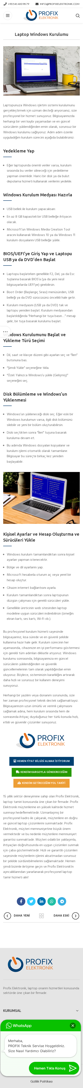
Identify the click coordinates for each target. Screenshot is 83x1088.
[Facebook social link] (21, 901)
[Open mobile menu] (7, 15)
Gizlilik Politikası (41, 1081)
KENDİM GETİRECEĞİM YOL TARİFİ (43, 783)
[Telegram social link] (62, 901)
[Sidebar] (5, 331)
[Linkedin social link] (41, 901)
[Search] (78, 15)
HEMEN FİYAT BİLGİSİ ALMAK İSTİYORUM (43, 761)
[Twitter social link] (31, 901)
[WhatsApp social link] (51, 901)
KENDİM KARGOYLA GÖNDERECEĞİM (43, 772)
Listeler (41, 916)
